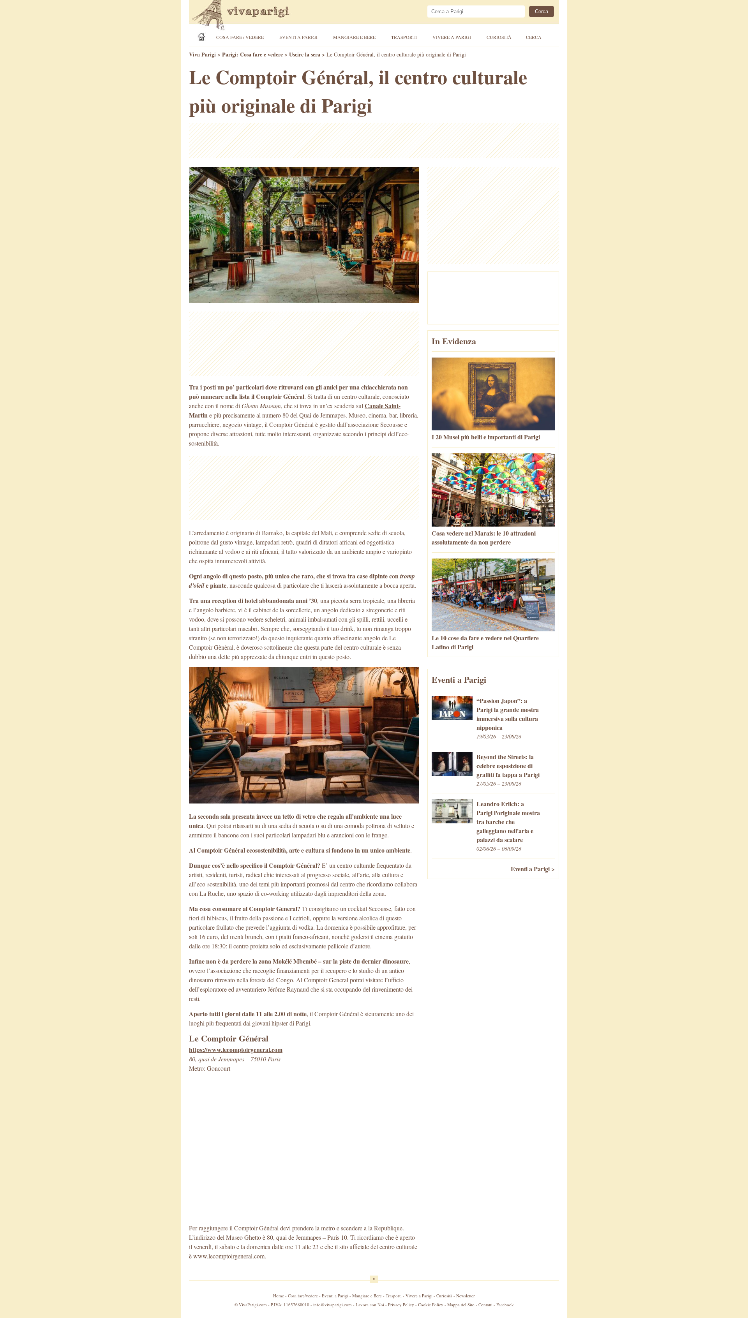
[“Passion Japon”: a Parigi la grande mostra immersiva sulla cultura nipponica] (452, 717)
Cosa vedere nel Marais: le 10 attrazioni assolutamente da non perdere (484, 537)
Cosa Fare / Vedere (240, 37)
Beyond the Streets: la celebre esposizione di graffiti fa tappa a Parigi (508, 765)
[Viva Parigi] (202, 37)
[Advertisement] (374, 140)
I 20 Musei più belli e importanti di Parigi (486, 436)
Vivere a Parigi (451, 37)
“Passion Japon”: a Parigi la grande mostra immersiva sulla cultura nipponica (507, 714)
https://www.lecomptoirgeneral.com (235, 1049)
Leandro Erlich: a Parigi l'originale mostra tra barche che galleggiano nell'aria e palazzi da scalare (508, 821)
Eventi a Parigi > (533, 868)
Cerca (534, 37)
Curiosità (499, 37)
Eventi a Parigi (298, 37)
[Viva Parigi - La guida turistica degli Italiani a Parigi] (247, 16)
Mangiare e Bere (354, 37)
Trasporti (404, 37)
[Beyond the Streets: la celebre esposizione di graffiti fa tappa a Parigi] (452, 773)
